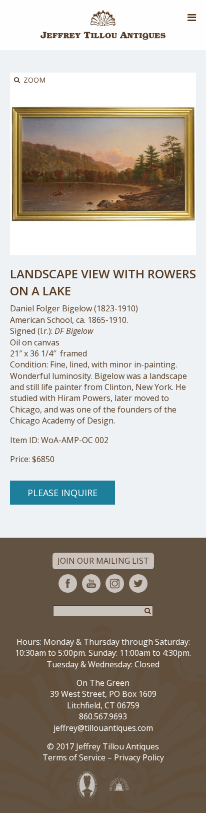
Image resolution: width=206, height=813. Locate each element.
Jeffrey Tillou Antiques (103, 25)
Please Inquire (63, 493)
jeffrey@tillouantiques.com (103, 727)
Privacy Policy (139, 757)
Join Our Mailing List (103, 560)
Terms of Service (74, 757)
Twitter (138, 583)
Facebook (67, 583)
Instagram (115, 583)
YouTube (91, 583)
